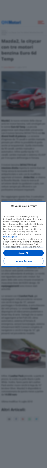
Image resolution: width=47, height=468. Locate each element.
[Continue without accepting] (23, 210)
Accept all (23, 253)
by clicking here (10, 236)
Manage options (24, 261)
